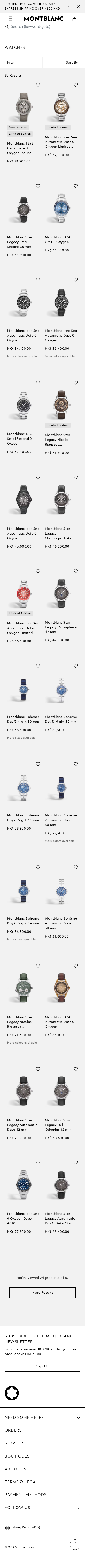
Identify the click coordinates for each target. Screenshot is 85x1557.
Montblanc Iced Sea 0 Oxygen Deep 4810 (23, 1218)
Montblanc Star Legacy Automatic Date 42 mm (22, 1125)
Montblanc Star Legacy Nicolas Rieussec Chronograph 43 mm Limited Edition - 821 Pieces (61, 440)
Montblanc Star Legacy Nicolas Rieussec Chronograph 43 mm (19, 1022)
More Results (42, 1292)
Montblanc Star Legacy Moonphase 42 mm (61, 627)
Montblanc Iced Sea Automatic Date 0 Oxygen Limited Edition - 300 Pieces (23, 628)
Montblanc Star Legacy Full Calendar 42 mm (58, 1125)
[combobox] (42, 28)
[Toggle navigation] (10, 18)
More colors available (22, 356)
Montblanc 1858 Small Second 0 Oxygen (20, 438)
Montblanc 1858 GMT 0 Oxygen (58, 240)
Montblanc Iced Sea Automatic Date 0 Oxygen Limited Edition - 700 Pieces (61, 142)
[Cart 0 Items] (76, 23)
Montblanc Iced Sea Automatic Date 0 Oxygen (23, 335)
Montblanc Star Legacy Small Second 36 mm (19, 242)
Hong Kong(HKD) (26, 1527)
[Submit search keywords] (7, 27)
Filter (11, 62)
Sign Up (42, 1366)
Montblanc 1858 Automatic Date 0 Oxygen (59, 1022)
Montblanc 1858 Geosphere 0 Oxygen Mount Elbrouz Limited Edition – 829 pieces (23, 149)
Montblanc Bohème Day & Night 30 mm (23, 719)
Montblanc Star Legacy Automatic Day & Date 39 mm (60, 1218)
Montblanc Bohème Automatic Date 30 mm (61, 820)
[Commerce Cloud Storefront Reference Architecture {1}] (43, 18)
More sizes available (21, 738)
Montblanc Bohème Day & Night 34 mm (23, 818)
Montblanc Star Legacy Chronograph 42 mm (58, 534)
